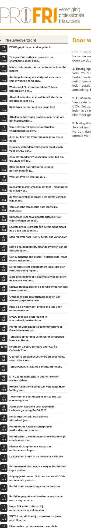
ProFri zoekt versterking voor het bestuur (34, 486)
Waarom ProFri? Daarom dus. (27, 177)
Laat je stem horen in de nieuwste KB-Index (36, 456)
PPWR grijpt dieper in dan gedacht (30, 47)
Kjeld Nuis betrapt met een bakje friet (32, 107)
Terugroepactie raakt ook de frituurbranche (35, 366)
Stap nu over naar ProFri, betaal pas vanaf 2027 (38, 236)
